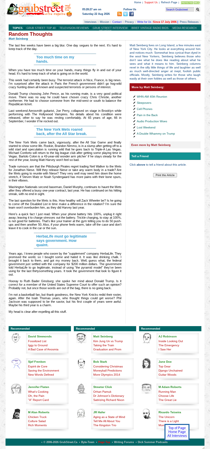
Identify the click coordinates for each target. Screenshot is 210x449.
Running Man (167, 391)
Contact (117, 21)
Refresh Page (169, 2)
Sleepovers (144, 102)
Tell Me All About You (106, 421)
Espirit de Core (37, 366)
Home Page (177, 432)
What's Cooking (38, 391)
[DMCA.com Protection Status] (189, 3)
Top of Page (177, 428)
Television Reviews (74, 28)
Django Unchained (171, 370)
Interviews (90, 21)
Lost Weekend (146, 127)
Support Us (151, 2)
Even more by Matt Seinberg (151, 145)
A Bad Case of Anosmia (43, 349)
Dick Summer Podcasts (153, 442)
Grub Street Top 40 (41, 28)
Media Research (184, 28)
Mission (104, 21)
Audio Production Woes (152, 121)
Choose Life (166, 395)
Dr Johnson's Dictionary (108, 395)
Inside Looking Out (171, 341)
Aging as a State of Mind (109, 417)
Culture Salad (37, 421)
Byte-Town (87, 442)
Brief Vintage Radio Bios (150, 28)
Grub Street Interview (110, 28)
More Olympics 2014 (106, 374)
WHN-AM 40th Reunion (152, 96)
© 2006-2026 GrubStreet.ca (60, 442)
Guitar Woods (167, 374)
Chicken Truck (37, 417)
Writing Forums (124, 442)
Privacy (129, 21)
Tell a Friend (140, 156)
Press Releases (189, 21)
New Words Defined (41, 374)
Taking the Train (103, 345)
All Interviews (177, 435)
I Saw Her (165, 349)
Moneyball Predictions (107, 370)
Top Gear (165, 366)
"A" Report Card (38, 400)
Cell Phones (144, 109)
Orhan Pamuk (102, 391)
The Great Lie (168, 400)
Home (137, 2)
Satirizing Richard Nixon (108, 400)
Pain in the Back (147, 115)
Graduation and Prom (107, 349)
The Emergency (169, 345)
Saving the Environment (43, 370)
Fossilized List (37, 341)
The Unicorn (167, 417)
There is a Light (169, 421)
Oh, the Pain (36, 395)
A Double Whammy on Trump (156, 133)
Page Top (104, 442)
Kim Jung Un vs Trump (108, 341)
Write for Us (144, 21)
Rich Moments (37, 425)
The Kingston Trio (104, 425)
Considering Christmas (108, 366)
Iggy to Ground (38, 345)
